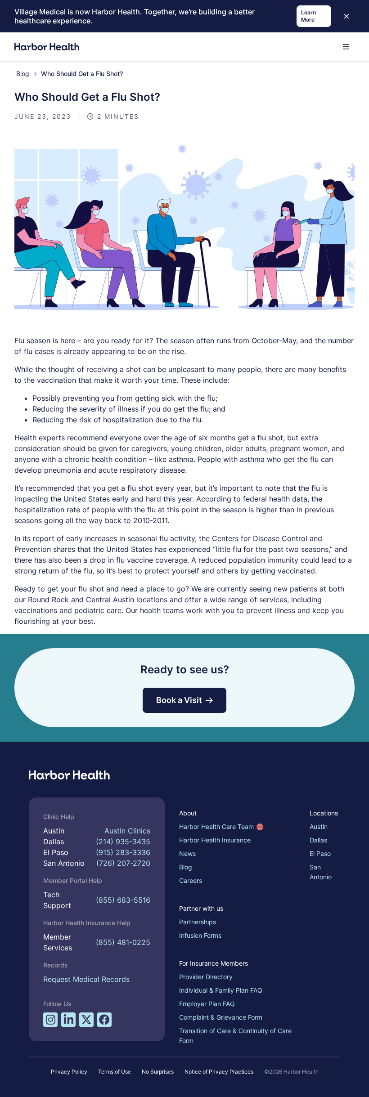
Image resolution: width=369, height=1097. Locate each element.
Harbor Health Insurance (215, 840)
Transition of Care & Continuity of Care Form (235, 1035)
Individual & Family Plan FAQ (220, 990)
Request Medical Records (86, 979)
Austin (319, 826)
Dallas (318, 840)
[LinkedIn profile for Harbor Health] (68, 1019)
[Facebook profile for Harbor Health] (104, 1019)
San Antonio (321, 872)
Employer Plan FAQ (207, 1003)
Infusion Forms (200, 935)
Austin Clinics (127, 830)
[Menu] (346, 47)
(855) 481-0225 (123, 942)
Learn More (308, 16)
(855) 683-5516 (123, 900)
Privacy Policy (69, 1071)
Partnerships (197, 922)
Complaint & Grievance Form (220, 1017)
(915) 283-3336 (123, 852)
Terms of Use (114, 1071)
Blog (22, 73)
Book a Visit (179, 700)
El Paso (320, 853)
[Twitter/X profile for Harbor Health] (86, 1019)
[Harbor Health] (46, 47)
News (187, 853)
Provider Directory (206, 977)
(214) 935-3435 (123, 841)
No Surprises (158, 1071)
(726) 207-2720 (123, 863)
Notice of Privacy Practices (218, 1071)
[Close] (346, 16)
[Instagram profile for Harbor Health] (50, 1019)
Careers (190, 880)
